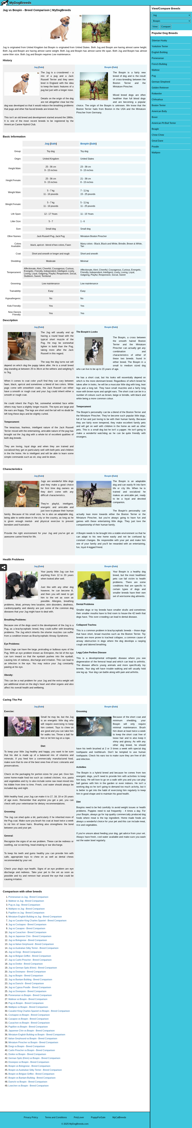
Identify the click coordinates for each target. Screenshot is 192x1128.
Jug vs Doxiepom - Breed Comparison (27, 991)
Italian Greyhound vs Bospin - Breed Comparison (32, 1038)
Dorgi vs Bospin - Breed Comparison (26, 1046)
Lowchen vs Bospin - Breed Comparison (28, 1085)
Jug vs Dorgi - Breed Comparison (25, 952)
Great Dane (157, 141)
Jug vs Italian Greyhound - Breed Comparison (31, 944)
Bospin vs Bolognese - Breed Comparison (29, 1066)
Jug (36, 67)
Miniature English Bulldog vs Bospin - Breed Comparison (36, 1034)
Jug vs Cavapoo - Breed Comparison (26, 928)
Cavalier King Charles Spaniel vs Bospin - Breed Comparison (39, 1011)
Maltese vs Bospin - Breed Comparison (27, 999)
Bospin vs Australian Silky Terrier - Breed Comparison (35, 1070)
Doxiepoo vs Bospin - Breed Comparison (28, 1062)
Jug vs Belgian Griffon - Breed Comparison (29, 956)
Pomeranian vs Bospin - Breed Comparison (30, 995)
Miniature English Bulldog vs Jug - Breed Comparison (35, 916)
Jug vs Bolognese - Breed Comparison (27, 940)
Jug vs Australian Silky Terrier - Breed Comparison (33, 948)
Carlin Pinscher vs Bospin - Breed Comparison (31, 1050)
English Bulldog (160, 52)
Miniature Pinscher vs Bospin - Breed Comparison (33, 1042)
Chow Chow (158, 135)
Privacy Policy (31, 1117)
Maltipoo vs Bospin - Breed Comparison (28, 1007)
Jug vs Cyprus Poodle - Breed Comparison (29, 987)
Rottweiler (157, 93)
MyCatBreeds (119, 1117)
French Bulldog (159, 64)
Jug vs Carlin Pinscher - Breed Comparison (30, 960)
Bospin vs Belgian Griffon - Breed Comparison (31, 1074)
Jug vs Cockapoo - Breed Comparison (27, 924)
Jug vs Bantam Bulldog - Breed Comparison (30, 979)
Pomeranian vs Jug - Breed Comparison (28, 897)
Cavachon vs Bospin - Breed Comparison (29, 1023)
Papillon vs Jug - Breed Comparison (26, 912)
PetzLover (79, 1117)
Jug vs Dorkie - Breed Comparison (25, 964)
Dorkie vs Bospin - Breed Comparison (27, 1054)
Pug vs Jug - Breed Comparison (24, 905)
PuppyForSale (98, 1117)
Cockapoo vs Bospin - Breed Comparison (29, 1015)
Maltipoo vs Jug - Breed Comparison (26, 909)
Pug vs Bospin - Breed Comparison (26, 1003)
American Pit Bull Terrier (164, 123)
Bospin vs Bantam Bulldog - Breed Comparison (32, 1078)
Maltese (156, 70)
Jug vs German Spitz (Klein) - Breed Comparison (32, 968)
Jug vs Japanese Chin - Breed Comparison (29, 936)
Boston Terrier (159, 105)
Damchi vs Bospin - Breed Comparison (27, 1082)
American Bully (159, 111)
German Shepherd (161, 82)
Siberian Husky (159, 40)
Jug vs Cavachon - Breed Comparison (27, 932)
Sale (41, 67)
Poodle (155, 146)
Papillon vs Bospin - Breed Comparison (28, 1027)
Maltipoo (156, 152)
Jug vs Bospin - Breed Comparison (25, 975)
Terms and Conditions (56, 1117)
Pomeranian (158, 58)
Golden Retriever (160, 87)
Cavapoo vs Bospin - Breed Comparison (28, 1019)
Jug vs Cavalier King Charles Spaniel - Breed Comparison (37, 920)
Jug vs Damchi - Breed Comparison (26, 983)
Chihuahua (157, 99)
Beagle (155, 129)
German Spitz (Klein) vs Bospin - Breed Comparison (34, 1058)
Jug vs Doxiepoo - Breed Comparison (27, 971)
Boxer (155, 117)
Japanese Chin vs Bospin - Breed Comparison (31, 1030)
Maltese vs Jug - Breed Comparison (26, 901)
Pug (154, 76)
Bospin (107, 67)
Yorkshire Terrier (160, 46)
